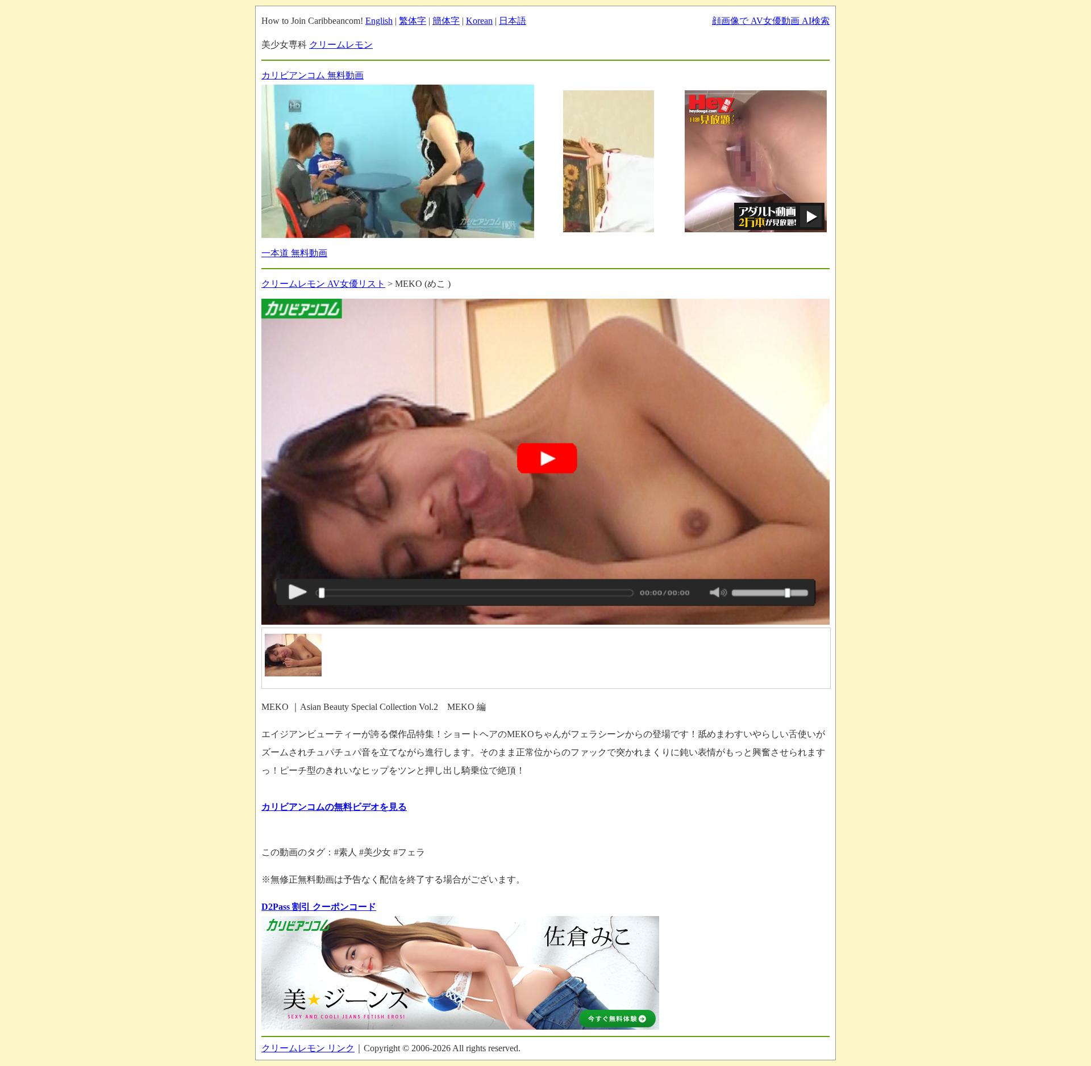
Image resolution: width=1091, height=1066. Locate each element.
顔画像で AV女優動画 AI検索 (771, 21)
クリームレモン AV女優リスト (323, 284)
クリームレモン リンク (308, 1048)
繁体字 (412, 21)
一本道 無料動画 (294, 253)
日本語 (512, 21)
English (379, 21)
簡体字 (446, 21)
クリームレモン (341, 44)
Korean (479, 21)
